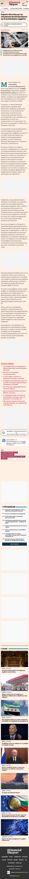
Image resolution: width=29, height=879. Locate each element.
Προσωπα (24, 857)
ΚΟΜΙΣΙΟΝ (22, 456)
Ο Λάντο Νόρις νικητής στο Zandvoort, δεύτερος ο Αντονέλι (13, 377)
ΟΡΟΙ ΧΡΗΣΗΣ (12, 868)
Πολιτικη (9, 860)
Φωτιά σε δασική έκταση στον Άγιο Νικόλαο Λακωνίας (14, 392)
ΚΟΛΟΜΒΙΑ (26, 8)
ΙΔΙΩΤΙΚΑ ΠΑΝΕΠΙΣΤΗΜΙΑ (16, 8)
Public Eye (19, 863)
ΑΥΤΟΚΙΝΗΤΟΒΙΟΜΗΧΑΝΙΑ (8, 452)
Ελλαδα (4, 860)
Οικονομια (5, 857)
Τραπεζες (21, 860)
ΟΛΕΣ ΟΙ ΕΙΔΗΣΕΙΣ (14, 544)
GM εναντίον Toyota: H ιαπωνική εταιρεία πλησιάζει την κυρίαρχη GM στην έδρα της (15, 403)
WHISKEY (17, 875)
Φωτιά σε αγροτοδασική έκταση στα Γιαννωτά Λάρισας (14, 388)
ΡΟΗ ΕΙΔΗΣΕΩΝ (24, 4)
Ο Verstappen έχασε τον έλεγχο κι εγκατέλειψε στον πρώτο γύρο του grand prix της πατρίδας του (14, 397)
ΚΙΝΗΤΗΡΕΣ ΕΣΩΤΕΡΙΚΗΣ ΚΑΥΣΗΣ (10, 456)
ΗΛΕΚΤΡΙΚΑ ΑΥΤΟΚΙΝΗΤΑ (7, 454)
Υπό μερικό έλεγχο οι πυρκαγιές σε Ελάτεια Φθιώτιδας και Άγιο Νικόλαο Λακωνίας (15, 368)
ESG (26, 860)
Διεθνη (15, 860)
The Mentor (11, 863)
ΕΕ (16, 452)
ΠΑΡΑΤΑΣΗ (4, 458)
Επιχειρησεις (17, 857)
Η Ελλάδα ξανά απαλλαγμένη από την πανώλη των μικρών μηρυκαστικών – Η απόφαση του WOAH (15, 382)
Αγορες (11, 857)
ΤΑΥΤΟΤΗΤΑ (17, 868)
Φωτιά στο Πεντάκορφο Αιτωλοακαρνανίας (11, 373)
